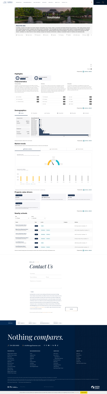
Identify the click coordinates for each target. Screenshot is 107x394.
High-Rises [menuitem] (9, 361)
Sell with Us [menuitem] (56, 353)
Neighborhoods (44, 323)
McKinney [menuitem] (32, 358)
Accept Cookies (83, 392)
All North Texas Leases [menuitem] (11, 373)
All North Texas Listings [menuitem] (12, 355)
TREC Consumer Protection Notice (12, 382)
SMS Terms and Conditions (40, 307)
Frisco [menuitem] (31, 353)
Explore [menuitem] (44, 2)
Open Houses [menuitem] (10, 368)
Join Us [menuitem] (77, 356)
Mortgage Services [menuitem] (57, 364)
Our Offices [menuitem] (78, 358)
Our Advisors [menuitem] (37, 2)
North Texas (32, 323)
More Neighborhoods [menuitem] (34, 366)
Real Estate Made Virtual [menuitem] (58, 368)
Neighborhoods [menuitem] (27, 2)
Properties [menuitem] (18, 2)
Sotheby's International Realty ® (11, 379)
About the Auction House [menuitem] (81, 363)
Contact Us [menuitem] (64, 2)
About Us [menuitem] (57, 2)
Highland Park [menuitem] (32, 355)
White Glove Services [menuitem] (59, 358)
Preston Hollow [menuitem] (33, 361)
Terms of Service (49, 312)
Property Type (57, 323)
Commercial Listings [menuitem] (11, 366)
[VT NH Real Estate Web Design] (95, 388)
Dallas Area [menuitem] (9, 356)
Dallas (10, 323)
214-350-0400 (92, 2)
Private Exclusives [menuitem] (57, 360)
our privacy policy (32, 307)
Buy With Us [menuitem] (57, 356)
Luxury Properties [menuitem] (10, 360)
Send (71, 309)
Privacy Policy (44, 312)
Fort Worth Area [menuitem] (10, 358)
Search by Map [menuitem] (10, 369)
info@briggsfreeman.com (32, 345)
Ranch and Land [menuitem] (10, 363)
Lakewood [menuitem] (32, 356)
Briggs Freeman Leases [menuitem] (11, 371)
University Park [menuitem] (33, 364)
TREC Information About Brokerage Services (25, 382)
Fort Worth (21, 323)
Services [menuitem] (50, 2)
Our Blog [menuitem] (78, 360)
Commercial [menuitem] (56, 363)
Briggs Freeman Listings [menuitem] (12, 353)
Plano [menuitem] (31, 360)
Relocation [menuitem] (56, 361)
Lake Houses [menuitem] (9, 364)
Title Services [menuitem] (56, 366)
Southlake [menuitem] (32, 363)
